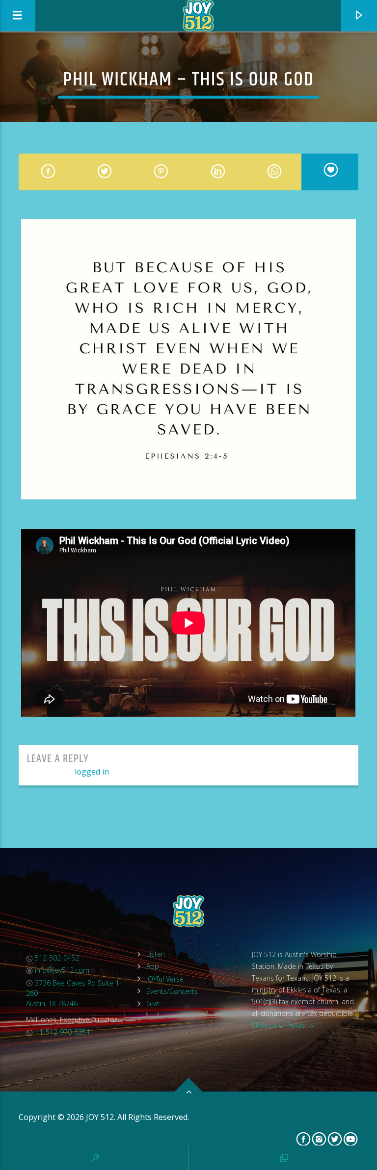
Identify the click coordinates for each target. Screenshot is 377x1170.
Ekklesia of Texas (279, 1025)
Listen (155, 954)
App (152, 966)
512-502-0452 (56, 957)
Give (153, 1003)
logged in (92, 771)
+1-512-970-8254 (61, 1032)
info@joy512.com (61, 970)
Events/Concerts (172, 991)
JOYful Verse (165, 979)
